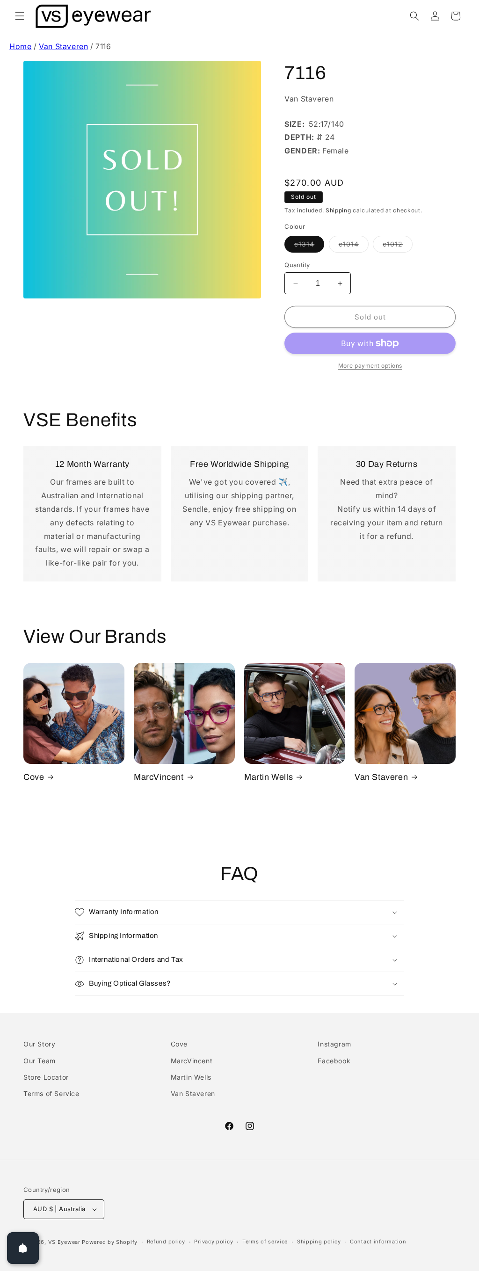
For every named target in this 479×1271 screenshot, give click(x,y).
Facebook (334, 1061)
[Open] (23, 1248)
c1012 (398, 246)
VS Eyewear (64, 1242)
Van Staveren (63, 46)
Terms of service (265, 1241)
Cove (33, 777)
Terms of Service (51, 1093)
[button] (19, 16)
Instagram (334, 1044)
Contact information (378, 1241)
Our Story (39, 1044)
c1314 (309, 246)
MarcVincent (159, 777)
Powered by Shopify (110, 1242)
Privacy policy (213, 1241)
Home (20, 46)
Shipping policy (319, 1241)
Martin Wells (268, 777)
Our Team (39, 1061)
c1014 (354, 246)
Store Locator (46, 1077)
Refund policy (166, 1241)
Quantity (297, 265)
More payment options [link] (370, 365)
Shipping (338, 210)
